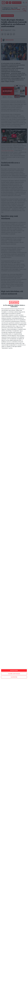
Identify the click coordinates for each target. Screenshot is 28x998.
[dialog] (14, 648)
